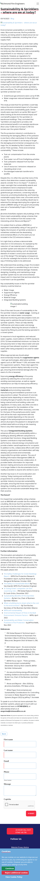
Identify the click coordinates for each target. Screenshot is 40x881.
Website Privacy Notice (20, 847)
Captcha (7, 799)
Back (4, 734)
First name (8, 739)
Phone (6, 772)
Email (6, 761)
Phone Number (7, 780)
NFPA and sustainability (13, 610)
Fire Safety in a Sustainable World (17, 583)
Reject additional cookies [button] (16, 872)
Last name (8, 750)
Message (7, 784)
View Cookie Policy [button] (13, 877)
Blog (12, 18)
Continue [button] (9, 868)
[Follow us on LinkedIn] (26, 838)
